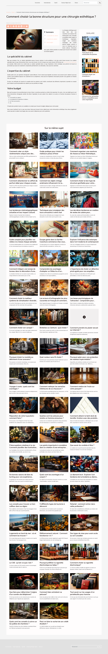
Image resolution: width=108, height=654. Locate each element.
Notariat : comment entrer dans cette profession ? (82, 505)
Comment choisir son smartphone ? (88, 75)
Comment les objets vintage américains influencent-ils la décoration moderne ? (51, 183)
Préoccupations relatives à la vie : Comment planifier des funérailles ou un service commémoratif (22, 447)
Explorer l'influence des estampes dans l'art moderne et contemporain (84, 240)
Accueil (8, 12)
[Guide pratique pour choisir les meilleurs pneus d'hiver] (54, 140)
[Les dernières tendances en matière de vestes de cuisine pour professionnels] (84, 199)
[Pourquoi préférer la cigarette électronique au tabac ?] (54, 552)
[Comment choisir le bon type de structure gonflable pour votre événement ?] (84, 170)
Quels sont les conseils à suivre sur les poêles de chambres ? (23, 622)
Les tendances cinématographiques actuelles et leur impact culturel (23, 211)
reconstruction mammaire (70, 62)
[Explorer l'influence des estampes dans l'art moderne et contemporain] (84, 229)
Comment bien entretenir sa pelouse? (51, 593)
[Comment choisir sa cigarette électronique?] (84, 552)
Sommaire (50, 32)
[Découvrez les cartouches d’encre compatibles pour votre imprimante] (90, 87)
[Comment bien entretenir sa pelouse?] (54, 581)
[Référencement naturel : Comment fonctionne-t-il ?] (54, 522)
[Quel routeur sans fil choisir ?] (54, 346)
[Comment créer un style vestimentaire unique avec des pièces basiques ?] (23, 140)
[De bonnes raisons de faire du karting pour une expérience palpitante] (23, 464)
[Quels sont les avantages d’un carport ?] (54, 464)
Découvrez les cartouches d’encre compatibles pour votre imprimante (90, 98)
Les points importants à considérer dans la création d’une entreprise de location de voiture (54, 447)
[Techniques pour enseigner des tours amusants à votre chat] (54, 199)
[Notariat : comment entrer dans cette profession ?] (84, 493)
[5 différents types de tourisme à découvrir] (54, 493)
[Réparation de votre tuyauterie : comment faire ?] (23, 405)
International (47, 3)
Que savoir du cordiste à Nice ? (82, 445)
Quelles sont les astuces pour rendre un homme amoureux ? (52, 417)
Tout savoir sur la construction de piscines (89, 53)
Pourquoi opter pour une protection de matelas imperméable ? (84, 358)
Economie (37, 3)
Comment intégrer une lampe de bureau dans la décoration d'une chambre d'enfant (22, 271)
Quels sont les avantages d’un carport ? (52, 475)
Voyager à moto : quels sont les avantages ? (21, 387)
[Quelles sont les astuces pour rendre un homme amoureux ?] (54, 405)
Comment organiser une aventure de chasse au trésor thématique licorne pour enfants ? (83, 153)
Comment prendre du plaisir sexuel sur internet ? (84, 329)
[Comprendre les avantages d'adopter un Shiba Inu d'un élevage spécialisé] (54, 258)
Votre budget (50, 42)
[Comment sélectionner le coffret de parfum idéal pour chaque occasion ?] (23, 170)
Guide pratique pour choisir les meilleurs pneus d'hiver (52, 152)
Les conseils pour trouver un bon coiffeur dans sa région (22, 505)
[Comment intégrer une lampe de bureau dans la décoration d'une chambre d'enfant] (23, 258)
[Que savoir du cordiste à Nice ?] (84, 434)
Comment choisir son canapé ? (21, 328)
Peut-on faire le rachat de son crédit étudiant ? (54, 622)
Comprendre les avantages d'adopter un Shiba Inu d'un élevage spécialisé (51, 271)
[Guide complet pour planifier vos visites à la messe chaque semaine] (23, 229)
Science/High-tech (66, 3)
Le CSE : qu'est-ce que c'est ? (21, 563)
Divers (76, 3)
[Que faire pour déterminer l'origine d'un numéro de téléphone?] (23, 581)
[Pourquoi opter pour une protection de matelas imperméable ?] (84, 346)
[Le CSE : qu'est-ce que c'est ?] (23, 552)
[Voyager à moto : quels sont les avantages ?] (23, 376)
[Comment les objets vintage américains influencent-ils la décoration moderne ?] (54, 170)
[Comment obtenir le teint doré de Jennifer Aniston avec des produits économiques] (84, 405)
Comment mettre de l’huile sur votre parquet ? (82, 387)
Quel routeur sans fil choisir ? (51, 357)
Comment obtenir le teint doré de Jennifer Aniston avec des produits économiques (83, 418)
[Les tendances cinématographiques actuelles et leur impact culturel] (23, 199)
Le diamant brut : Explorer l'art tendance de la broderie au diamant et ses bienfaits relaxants (84, 476)
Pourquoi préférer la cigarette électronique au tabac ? (51, 564)
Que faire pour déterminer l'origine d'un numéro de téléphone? (23, 593)
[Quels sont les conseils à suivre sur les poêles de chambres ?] (23, 610)
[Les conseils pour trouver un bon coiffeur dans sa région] (23, 493)
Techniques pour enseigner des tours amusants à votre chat (52, 211)
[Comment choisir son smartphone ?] (90, 65)
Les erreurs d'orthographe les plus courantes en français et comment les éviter (53, 300)
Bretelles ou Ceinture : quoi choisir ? (54, 328)
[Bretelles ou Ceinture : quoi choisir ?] (54, 317)
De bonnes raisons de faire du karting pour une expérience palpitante (21, 476)
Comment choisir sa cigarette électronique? (81, 564)
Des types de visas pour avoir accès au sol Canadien (84, 534)
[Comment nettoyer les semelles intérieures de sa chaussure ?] (54, 376)
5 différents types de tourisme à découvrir (52, 505)
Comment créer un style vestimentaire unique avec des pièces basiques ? (21, 153)
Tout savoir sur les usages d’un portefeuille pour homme (82, 593)
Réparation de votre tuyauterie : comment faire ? (22, 417)
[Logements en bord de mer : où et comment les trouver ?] (23, 522)
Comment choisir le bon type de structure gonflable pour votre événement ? (82, 183)
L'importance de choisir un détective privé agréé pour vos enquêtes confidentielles (84, 271)
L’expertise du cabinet (52, 39)
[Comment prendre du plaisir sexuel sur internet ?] (84, 317)
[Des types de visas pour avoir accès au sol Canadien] (84, 522)
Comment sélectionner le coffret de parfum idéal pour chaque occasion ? (23, 183)
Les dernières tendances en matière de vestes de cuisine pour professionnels (84, 212)
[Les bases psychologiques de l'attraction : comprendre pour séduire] (84, 287)
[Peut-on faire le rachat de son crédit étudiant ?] (54, 610)
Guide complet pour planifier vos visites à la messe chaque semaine (22, 240)
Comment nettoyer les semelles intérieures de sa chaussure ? (52, 387)
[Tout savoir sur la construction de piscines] (90, 44)
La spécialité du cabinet (52, 36)
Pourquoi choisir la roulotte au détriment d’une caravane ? (21, 358)
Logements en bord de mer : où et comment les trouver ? (22, 534)
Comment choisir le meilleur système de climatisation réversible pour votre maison (23, 300)
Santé (55, 3)
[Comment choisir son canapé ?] (23, 317)
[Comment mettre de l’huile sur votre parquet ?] (84, 376)
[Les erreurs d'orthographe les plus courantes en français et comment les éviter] (54, 287)
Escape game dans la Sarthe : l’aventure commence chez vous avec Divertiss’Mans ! (52, 241)
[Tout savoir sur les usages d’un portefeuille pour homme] (84, 581)
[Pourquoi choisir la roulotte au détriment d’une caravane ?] (23, 346)
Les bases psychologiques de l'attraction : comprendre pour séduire (82, 300)
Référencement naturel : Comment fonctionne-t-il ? (53, 534)
